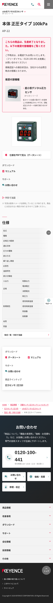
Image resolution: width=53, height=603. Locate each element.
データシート (14, 357)
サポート (48, 303)
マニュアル (10, 171)
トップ (46, 571)
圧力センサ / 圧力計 (14, 385)
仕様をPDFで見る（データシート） (26, 154)
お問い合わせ (11, 185)
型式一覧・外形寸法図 (13, 335)
